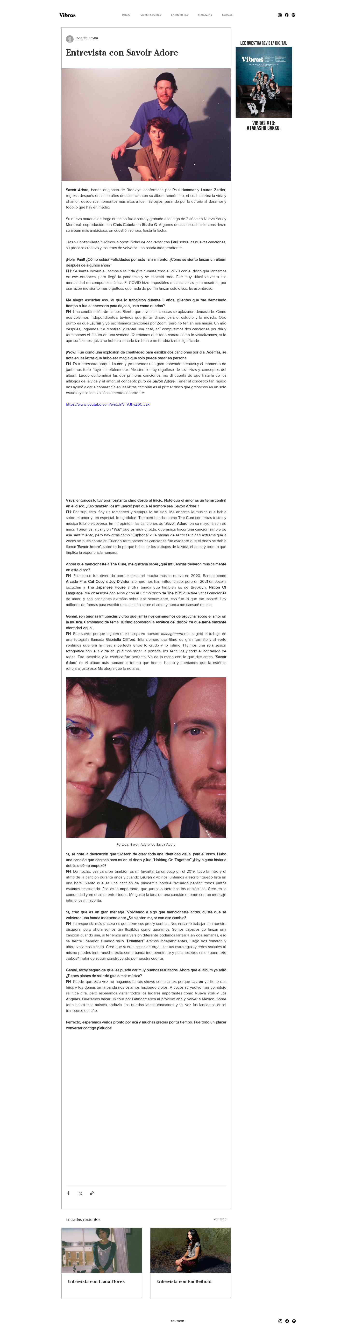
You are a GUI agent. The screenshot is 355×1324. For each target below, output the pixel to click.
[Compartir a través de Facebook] (68, 1193)
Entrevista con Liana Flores (96, 1281)
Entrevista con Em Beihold (184, 1281)
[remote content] (146, 1105)
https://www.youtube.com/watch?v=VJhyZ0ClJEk (107, 404)
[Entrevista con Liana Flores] (102, 1250)
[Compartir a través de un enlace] (92, 1193)
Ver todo (220, 1219)
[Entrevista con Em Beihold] (190, 1250)
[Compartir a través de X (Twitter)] (80, 1193)
